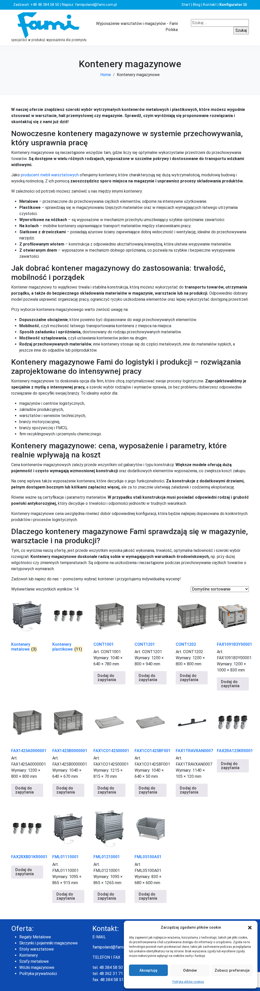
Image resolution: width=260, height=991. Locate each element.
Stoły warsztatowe (36, 949)
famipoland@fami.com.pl (96, 5)
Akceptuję (148, 970)
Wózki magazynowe (36, 967)
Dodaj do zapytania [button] (107, 677)
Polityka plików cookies (188, 982)
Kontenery (28, 955)
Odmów (190, 970)
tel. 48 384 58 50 (107, 967)
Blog (196, 5)
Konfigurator (231, 5)
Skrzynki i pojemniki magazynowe (48, 943)
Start (186, 5)
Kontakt (210, 5)
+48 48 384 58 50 (44, 5)
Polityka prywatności (38, 973)
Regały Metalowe (35, 937)
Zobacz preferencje (232, 970)
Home (105, 74)
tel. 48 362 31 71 (107, 973)
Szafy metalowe (34, 961)
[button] (249, 927)
